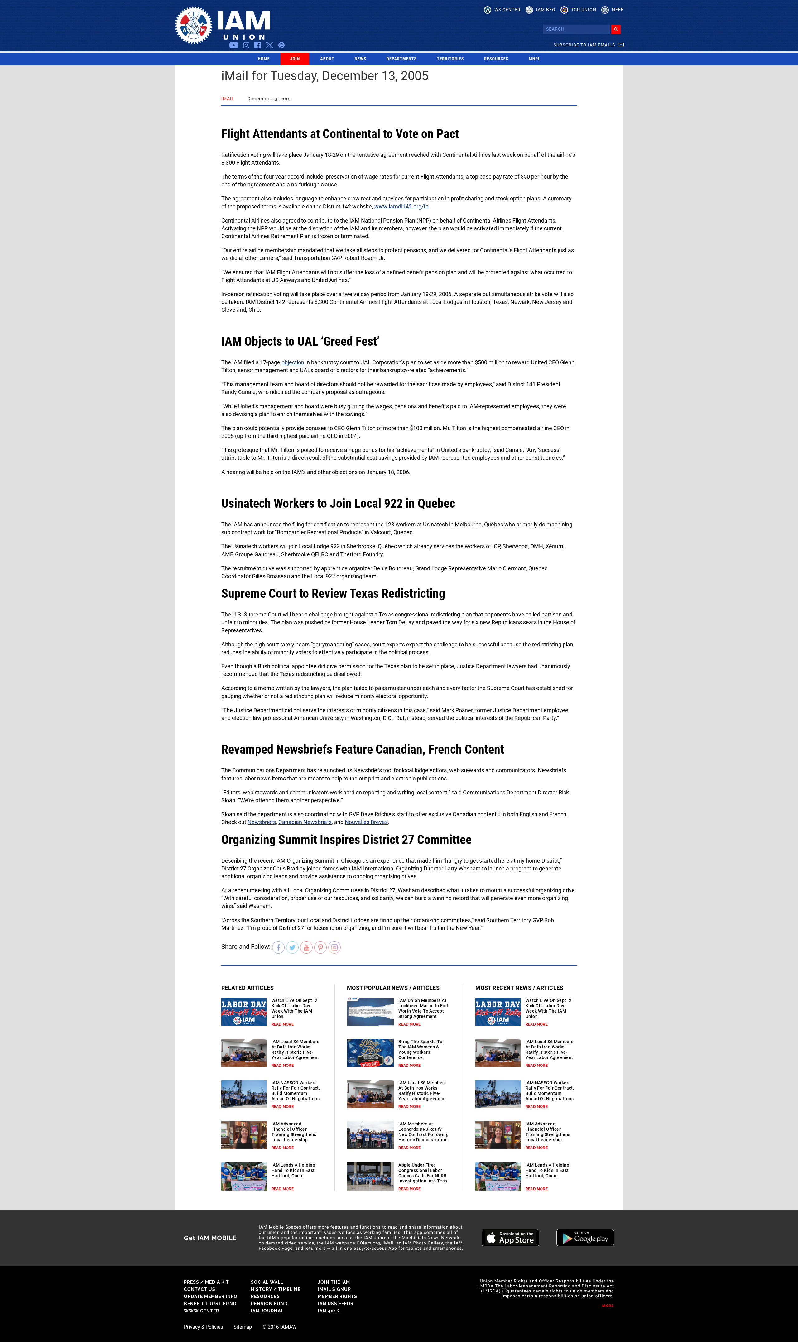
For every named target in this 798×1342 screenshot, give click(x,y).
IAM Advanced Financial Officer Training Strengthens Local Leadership (294, 1131)
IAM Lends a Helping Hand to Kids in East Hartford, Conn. (293, 1170)
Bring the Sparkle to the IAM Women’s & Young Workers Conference (420, 1049)
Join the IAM (334, 1282)
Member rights (337, 1296)
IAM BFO (545, 9)
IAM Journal (267, 1310)
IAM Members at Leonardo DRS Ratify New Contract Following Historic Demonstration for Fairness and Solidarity (423, 1137)
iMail (227, 98)
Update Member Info (211, 1296)
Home (264, 58)
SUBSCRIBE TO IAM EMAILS (584, 44)
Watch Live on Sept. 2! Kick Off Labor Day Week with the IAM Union (295, 1008)
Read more (283, 1024)
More (608, 1306)
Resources (496, 58)
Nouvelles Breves (366, 822)
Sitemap (242, 1327)
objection (292, 362)
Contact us (199, 1289)
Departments (402, 58)
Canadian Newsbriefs (305, 822)
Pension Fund (269, 1303)
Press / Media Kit (206, 1282)
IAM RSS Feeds (335, 1303)
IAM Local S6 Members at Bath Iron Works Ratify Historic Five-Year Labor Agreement (296, 1049)
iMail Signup (334, 1289)
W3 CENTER (507, 9)
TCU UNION (583, 9)
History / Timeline (275, 1289)
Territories (450, 58)
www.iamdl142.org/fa (401, 206)
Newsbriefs (262, 822)
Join (295, 58)
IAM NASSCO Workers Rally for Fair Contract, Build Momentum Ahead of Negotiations (296, 1090)
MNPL (535, 58)
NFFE (618, 9)
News (361, 58)
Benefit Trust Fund (210, 1303)
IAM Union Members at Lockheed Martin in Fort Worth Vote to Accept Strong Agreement (423, 1008)
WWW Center (201, 1310)
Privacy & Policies (203, 1327)
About (327, 58)
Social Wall (267, 1282)
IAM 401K (328, 1310)
